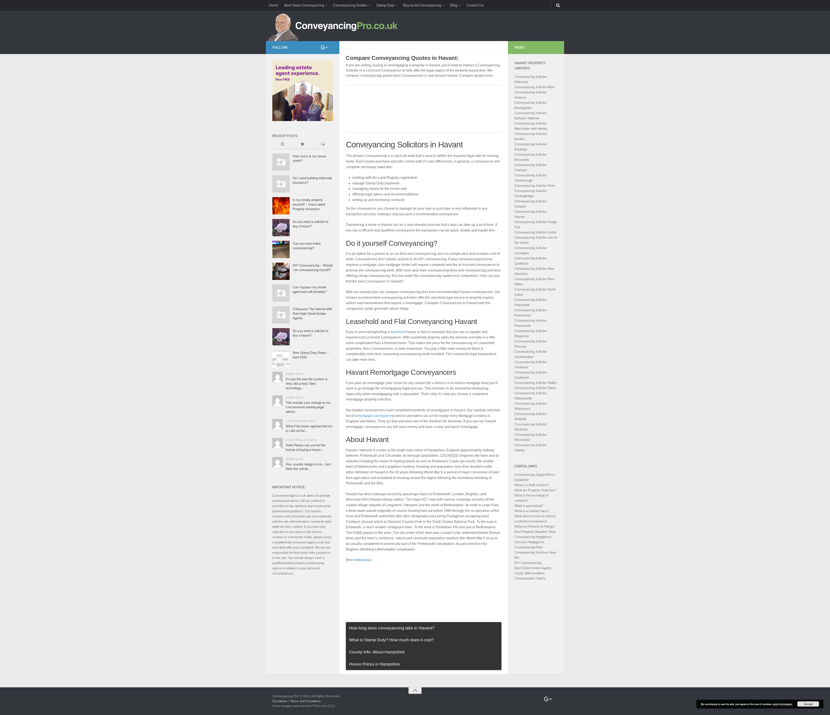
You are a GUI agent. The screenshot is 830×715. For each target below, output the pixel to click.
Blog (453, 5)
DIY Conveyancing (527, 563)
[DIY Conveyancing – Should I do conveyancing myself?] (281, 271)
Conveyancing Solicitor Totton (535, 388)
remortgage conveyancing (374, 416)
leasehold (398, 332)
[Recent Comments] (323, 144)
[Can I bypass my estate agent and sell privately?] (281, 293)
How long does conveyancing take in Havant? (391, 628)
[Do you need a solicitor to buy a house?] (281, 227)
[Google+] (323, 47)
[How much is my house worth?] (281, 162)
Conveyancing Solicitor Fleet (534, 185)
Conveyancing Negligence (532, 537)
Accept (808, 704)
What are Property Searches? (535, 490)
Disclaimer (279, 701)
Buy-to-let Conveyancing (422, 5)
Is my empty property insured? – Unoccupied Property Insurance (309, 204)
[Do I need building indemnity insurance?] (281, 184)
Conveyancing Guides (350, 5)
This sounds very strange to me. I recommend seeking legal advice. (308, 407)
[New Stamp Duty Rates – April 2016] (281, 358)
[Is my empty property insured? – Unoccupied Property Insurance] (281, 205)
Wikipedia (362, 560)
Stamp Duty (385, 5)
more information (782, 704)
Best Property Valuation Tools (535, 531)
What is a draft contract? (531, 485)
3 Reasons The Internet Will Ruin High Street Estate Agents (312, 313)
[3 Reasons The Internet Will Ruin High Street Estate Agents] (281, 315)
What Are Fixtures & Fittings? (534, 526)
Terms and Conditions (305, 701)
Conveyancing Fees (528, 547)
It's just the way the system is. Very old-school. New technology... (307, 383)
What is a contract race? (531, 511)
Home (273, 5)
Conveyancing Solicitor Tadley (535, 383)
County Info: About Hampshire (377, 652)
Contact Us (475, 5)
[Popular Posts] (302, 144)
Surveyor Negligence (529, 542)
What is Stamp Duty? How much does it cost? (391, 640)
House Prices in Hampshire (374, 664)
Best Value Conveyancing (304, 5)
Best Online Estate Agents (532, 568)
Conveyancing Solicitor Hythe (535, 232)
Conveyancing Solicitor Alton (534, 87)
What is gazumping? (528, 506)
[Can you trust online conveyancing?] (281, 249)
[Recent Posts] (282, 144)
